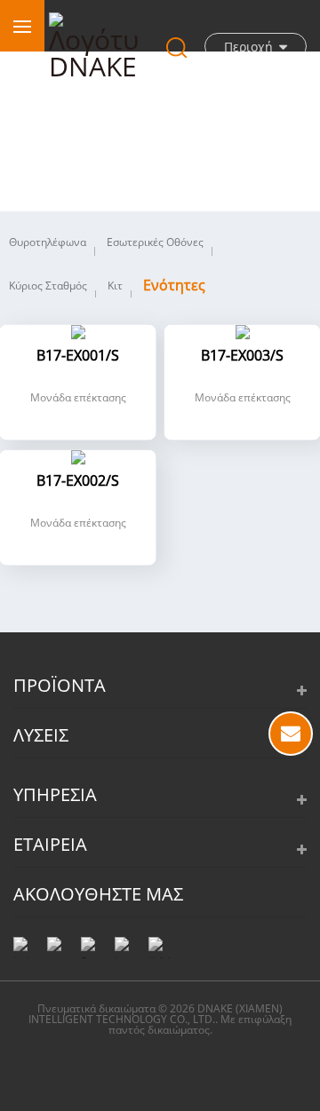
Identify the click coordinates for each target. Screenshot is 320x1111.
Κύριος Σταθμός (48, 285)
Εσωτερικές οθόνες (155, 242)
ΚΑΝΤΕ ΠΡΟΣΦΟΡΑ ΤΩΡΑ (290, 733)
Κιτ (115, 285)
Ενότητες (174, 285)
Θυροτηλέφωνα (47, 242)
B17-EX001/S (77, 356)
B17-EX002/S (77, 481)
